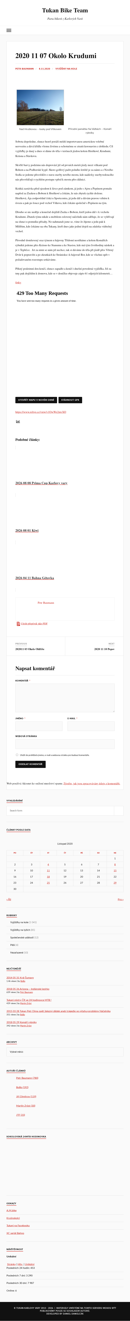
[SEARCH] (119, 811)
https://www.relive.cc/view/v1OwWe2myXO (40, 412)
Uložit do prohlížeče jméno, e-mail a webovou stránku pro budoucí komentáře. (54, 755)
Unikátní (29, 1264)
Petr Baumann (24, 69)
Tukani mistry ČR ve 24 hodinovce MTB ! (28, 1000)
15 (115, 871)
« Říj (8, 899)
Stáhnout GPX (70, 400)
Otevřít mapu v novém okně (36, 400)
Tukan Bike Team (65, 10)
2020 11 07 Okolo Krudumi (55, 55)
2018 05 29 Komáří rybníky (21, 1022)
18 (48, 877)
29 (115, 883)
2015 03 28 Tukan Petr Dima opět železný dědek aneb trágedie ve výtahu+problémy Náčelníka (58, 1011)
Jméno (20, 719)
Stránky (11, 1264)
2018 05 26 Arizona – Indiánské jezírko (27, 989)
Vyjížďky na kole (66, 69)
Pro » (121, 899)
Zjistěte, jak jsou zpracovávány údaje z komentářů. (92, 783)
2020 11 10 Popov (104, 649)
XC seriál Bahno (15, 1233)
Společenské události (22, 937)
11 (48, 871)
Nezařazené (16, 952)
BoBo (22, 981)
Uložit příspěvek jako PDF (34, 623)
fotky (18, 282)
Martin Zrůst (26, 1003)
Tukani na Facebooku (18, 1225)
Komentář (22, 681)
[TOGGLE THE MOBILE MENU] (8, 30)
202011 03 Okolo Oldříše (29, 649)
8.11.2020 (44, 69)
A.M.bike (11, 1210)
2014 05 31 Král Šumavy (20, 977)
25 (48, 883)
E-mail (73, 719)
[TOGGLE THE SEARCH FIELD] (121, 30)
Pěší (12, 945)
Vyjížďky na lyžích (20, 930)
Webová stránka (26, 736)
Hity (20, 1264)
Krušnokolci (13, 1218)
